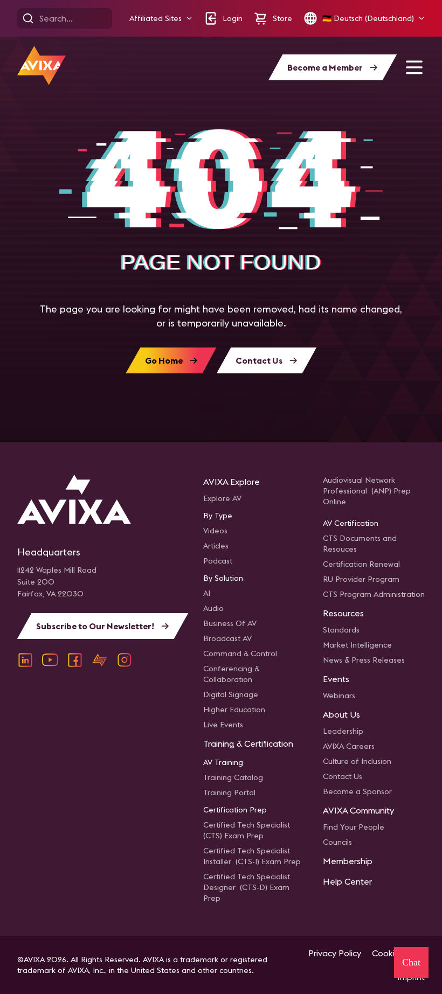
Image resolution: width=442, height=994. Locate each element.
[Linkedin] (25, 660)
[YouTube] (50, 660)
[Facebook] (75, 660)
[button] (160, 18)
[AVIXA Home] (41, 65)
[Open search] (28, 18)
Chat (411, 962)
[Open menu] (414, 67)
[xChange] (100, 660)
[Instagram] (124, 660)
